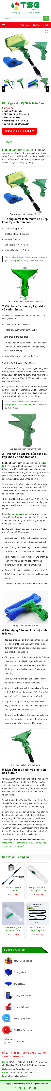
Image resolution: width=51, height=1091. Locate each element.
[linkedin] (25, 1088)
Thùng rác (19, 1041)
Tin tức (36, 25)
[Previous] (3, 89)
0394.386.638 (28, 1072)
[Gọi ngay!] (25, 18)
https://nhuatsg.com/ (20, 1069)
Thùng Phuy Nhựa (22, 995)
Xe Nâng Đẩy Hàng (23, 1030)
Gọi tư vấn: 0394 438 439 (19, 130)
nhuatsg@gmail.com (17, 1076)
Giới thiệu (25, 25)
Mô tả (9, 142)
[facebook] (15, 1088)
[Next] (47, 89)
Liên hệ (46, 25)
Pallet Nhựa (19, 984)
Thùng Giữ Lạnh (21, 1007)
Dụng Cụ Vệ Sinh (22, 1018)
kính (13, 356)
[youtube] (35, 1088)
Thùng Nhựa (20, 972)
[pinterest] (30, 1088)
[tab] (9, 142)
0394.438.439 (15, 1072)
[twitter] (20, 1088)
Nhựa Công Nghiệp (23, 961)
